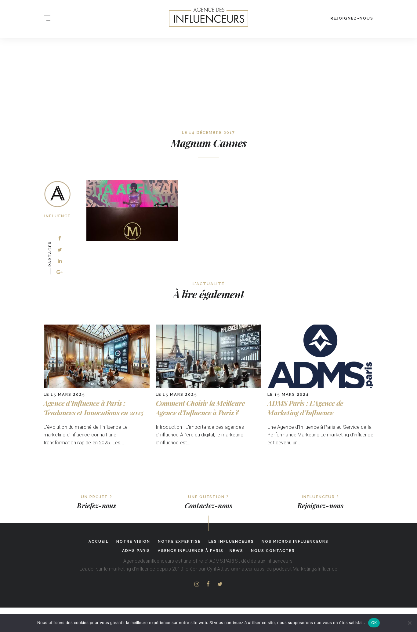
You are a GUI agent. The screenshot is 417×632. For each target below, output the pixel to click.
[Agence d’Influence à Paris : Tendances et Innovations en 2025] (97, 386)
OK (374, 622)
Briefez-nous (96, 505)
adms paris (136, 551)
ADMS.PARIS (223, 561)
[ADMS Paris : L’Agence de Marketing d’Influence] (320, 386)
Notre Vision (133, 541)
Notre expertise (179, 541)
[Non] (409, 623)
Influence (57, 216)
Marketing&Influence (315, 569)
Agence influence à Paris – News (200, 551)
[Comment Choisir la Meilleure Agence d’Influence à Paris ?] (209, 386)
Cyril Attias (218, 569)
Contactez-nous (208, 505)
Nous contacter (273, 551)
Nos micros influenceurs (295, 541)
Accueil (99, 541)
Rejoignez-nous (352, 18)
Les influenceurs (231, 541)
